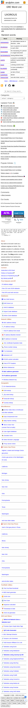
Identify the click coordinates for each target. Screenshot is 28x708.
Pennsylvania (6, 500)
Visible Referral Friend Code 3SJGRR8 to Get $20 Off (13, 142)
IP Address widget (7, 284)
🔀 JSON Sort (6, 596)
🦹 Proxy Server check (8, 443)
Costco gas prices (21, 700)
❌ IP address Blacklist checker (11, 335)
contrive (4, 75)
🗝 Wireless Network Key (9, 379)
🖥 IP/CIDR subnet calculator (10, 359)
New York (4, 487)
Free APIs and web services (10, 292)
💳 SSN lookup (6, 390)
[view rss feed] (2, 85)
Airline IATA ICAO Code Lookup (11, 111)
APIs (9, 703)
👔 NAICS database (8, 307)
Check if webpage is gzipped (10, 107)
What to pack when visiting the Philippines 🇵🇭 (13, 176)
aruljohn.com (12, 2)
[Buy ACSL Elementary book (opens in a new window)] (7, 218)
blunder (4, 68)
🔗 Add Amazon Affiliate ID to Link (12, 642)
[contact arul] (13, 85)
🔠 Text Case (6, 600)
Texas (3, 507)
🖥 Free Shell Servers (8, 299)
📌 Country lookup (7, 402)
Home (6, 81)
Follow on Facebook (7, 273)
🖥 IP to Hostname (7, 351)
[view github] (9, 85)
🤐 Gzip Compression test (9, 416)
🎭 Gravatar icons (7, 435)
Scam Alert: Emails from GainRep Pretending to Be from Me (13, 147)
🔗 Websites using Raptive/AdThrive (13, 659)
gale (2, 65)
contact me (17, 698)
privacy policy (5, 706)
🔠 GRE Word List (7, 303)
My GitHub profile (6, 278)
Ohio (3, 493)
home (3, 698)
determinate (5, 55)
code (7, 700)
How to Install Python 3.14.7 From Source (12, 138)
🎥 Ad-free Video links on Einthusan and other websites (12, 411)
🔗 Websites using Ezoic (9, 646)
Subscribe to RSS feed (8, 270)
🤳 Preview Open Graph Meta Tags (12, 626)
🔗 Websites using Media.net (10, 683)
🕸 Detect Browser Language (10, 439)
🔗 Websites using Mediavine (10, 650)
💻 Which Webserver (8, 367)
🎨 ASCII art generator (8, 613)
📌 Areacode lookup (8, 398)
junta (3, 60)
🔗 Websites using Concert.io (10, 679)
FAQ (23, 703)
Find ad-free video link (9, 105)
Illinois (4, 541)
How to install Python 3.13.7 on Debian (11, 170)
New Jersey (5, 480)
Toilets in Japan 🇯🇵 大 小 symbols (10, 173)
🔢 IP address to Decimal (9, 339)
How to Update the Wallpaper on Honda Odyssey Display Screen (14, 157)
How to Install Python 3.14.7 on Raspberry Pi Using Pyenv (12, 133)
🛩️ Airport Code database (9, 311)
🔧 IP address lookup (8, 326)
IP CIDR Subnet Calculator (10, 115)
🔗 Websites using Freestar (10, 687)
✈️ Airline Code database (9, 315)
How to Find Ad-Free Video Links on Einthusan (13, 129)
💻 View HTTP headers (9, 363)
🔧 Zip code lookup (7, 394)
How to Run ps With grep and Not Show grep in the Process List (13, 152)
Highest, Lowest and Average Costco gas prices (13, 452)
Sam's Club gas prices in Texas (11, 527)
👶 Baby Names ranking (9, 420)
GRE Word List (13, 81)
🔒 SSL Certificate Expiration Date (12, 343)
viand (3, 72)
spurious (4, 47)
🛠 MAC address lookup (9, 322)
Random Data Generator (9, 113)
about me (9, 698)
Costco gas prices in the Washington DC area (13, 458)
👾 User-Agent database (9, 431)
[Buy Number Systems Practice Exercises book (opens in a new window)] (19, 218)
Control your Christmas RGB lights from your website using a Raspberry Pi (12, 187)
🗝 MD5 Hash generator (9, 592)
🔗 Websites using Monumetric (11, 667)
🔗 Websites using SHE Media (11, 691)
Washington (5, 514)
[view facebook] (6, 85)
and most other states (8, 520)
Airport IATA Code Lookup (10, 109)
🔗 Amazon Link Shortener (10, 638)
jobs (19, 703)
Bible (12, 700)
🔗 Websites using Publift (9, 675)
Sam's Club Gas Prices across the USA (13, 121)
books (14, 703)
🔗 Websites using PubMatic (10, 671)
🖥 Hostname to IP (7, 355)
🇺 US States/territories (9, 386)
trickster (4, 77)
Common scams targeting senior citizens (11, 179)
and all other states (7, 581)
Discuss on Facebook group (9, 275)
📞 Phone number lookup (9, 347)
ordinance (5, 42)
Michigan (4, 473)
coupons (3, 703)
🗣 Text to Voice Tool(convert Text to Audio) (8, 426)
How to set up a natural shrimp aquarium (11, 182)
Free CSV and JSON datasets (11, 288)
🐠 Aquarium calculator (9, 604)
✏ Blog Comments (6, 195)
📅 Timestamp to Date (8, 608)
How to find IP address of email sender (11, 166)
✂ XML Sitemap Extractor (9, 634)
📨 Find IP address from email (11, 331)
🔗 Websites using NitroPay (10, 663)
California (4, 466)
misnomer (4, 51)
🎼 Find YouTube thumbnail (10, 588)
